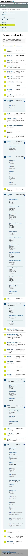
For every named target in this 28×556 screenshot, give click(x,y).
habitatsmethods (13, 267)
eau (12, 462)
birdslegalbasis (13, 199)
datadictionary (11, 95)
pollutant (13, 321)
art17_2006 (10, 66)
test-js (12, 484)
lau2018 (9, 374)
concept (13, 160)
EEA (8, 1)
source (12, 171)
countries (13, 146)
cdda (8, 85)
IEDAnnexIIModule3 (11, 334)
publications (10, 433)
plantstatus (13, 391)
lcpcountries (13, 385)
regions (13, 416)
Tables (3, 17)
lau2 (8, 370)
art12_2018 (10, 60)
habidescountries (13, 245)
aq (8, 50)
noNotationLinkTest (13, 480)
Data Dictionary (12, 9)
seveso (9, 439)
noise (8, 428)
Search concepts (19, 46)
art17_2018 (10, 76)
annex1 (12, 309)
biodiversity (10, 82)
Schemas (4, 22)
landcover (10, 361)
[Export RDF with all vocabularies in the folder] (24, 102)
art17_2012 (10, 71)
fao (8, 136)
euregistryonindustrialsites (11, 125)
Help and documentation (7, 12)
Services (4, 27)
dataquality (10, 100)
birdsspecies (13, 231)
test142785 (13, 490)
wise (8, 536)
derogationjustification (13, 237)
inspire (9, 356)
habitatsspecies (13, 285)
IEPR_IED (10, 349)
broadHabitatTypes (13, 410)
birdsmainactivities (13, 206)
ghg (8, 189)
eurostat (9, 131)
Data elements (5, 19)
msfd (8, 405)
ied (8, 303)
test (8, 444)
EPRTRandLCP (11, 118)
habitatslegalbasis (13, 252)
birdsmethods (13, 214)
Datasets (4, 14)
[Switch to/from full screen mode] (19, 3)
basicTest (13, 448)
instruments (13, 291)
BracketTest (13, 452)
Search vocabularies (8, 46)
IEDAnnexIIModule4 (11, 342)
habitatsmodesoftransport (13, 276)
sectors (13, 398)
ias (8, 298)
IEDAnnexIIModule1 (11, 329)
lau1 (8, 367)
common (9, 89)
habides (9, 194)
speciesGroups (13, 421)
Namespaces (5, 30)
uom (8, 531)
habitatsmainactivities (13, 260)
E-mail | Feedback (6, 551)
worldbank (10, 541)
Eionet (7, 9)
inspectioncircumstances (13, 315)
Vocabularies (5, 24)
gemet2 (9, 156)
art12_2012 (10, 55)
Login (17, 3)
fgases (9, 141)
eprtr (8, 113)
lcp (8, 380)
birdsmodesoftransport (13, 223)
